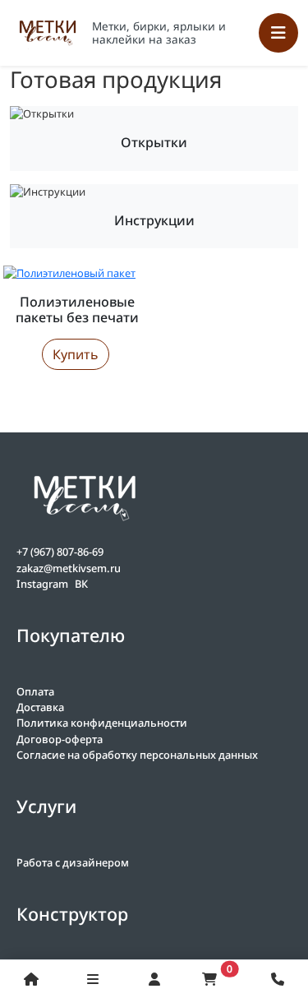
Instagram (42, 583)
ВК (81, 583)
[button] (277, 979)
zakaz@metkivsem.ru (68, 568)
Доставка (40, 707)
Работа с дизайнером (72, 862)
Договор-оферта (59, 739)
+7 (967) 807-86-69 (59, 551)
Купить (76, 354)
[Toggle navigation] (279, 33)
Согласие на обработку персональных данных (137, 754)
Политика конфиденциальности (101, 722)
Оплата (35, 691)
